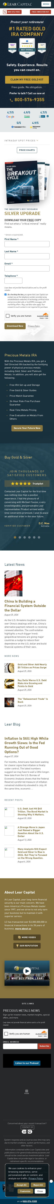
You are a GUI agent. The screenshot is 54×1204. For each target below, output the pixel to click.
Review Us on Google (17, 1076)
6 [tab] (39, 537)
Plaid (26, 1091)
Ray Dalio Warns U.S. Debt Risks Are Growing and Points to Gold (32, 683)
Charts (27, 150)
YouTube (34, 1058)
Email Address (11, 1042)
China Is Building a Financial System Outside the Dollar (25, 606)
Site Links (28, 1004)
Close (40, 1191)
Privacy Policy (34, 326)
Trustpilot (33, 1075)
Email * (8, 264)
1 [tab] (15, 537)
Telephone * (11, 276)
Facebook (20, 1058)
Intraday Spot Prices (20, 141)
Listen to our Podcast (27, 1063)
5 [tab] (34, 537)
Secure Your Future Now (27, 428)
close (51, 1181)
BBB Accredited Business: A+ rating (13, 1084)
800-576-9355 (14, 12)
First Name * (11, 239)
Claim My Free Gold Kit (26, 79)
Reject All (38, 1185)
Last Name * (11, 251)
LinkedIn (25, 1058)
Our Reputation (29, 946)
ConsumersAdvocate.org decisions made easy (36, 1084)
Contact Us (27, 1127)
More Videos (29, 937)
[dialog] (27, 1180)
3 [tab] (24, 537)
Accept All (22, 1185)
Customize (25, 1191)
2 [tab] (20, 537)
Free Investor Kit (40, 12)
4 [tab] (29, 537)
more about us (23, 929)
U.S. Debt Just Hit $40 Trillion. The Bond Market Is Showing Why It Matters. (33, 812)
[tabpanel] (27, 503)
